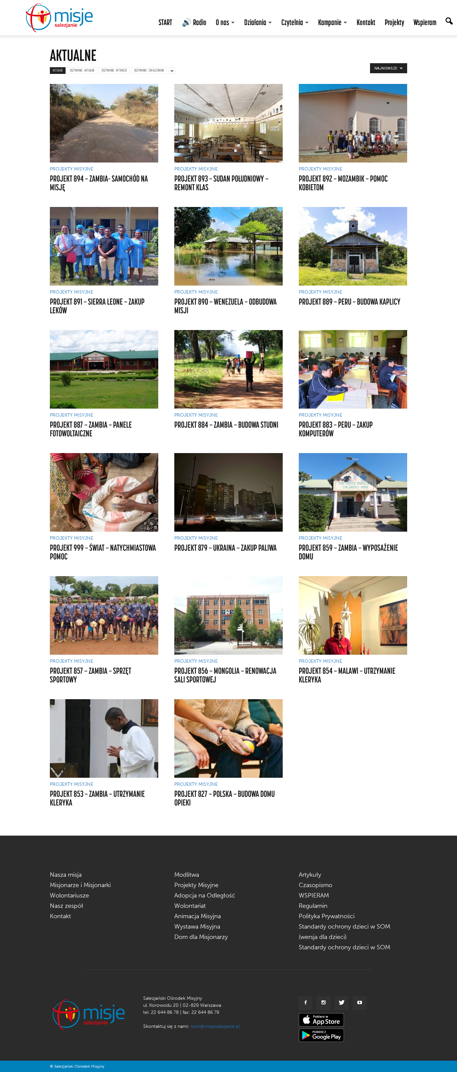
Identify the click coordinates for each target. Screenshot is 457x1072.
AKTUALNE (58, 70)
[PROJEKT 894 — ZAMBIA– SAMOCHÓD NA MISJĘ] (104, 123)
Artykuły (310, 874)
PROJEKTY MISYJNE (71, 169)
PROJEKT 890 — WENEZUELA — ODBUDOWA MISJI (225, 306)
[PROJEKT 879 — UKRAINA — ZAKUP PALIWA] (228, 492)
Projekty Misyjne (196, 885)
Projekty (394, 22)
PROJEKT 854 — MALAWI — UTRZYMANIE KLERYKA (347, 675)
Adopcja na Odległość (204, 895)
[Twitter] (341, 1003)
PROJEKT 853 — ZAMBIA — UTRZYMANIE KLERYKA (97, 798)
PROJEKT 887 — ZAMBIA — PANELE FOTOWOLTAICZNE (91, 429)
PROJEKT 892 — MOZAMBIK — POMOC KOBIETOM (343, 183)
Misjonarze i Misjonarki (80, 885)
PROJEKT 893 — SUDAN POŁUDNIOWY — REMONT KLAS (221, 183)
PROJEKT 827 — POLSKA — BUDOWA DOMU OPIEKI (224, 798)
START (165, 22)
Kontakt (366, 22)
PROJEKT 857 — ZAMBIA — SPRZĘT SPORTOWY (90, 675)
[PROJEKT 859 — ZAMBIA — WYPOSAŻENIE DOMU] (353, 492)
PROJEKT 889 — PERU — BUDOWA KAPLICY (349, 301)
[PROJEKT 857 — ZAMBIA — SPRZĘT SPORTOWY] (104, 615)
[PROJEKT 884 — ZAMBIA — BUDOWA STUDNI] (228, 369)
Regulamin (313, 905)
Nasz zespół (66, 905)
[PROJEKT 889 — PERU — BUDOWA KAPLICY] (353, 246)
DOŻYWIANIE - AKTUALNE (82, 70)
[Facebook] (305, 1003)
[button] (449, 22)
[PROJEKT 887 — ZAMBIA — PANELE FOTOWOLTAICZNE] (104, 369)
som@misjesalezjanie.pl (215, 1026)
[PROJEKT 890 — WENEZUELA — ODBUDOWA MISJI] (228, 246)
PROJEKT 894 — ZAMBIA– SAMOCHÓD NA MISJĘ (99, 183)
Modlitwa (186, 874)
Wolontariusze (69, 895)
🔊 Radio (194, 22)
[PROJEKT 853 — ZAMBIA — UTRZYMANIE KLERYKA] (104, 738)
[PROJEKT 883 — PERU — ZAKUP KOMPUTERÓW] (353, 369)
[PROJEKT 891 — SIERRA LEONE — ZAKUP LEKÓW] (104, 246)
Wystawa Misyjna (197, 926)
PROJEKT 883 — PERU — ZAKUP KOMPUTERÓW (336, 429)
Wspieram (425, 22)
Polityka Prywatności (327, 916)
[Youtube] (359, 1003)
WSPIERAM (314, 895)
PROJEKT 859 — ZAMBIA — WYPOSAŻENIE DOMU (348, 552)
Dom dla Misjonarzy (201, 937)
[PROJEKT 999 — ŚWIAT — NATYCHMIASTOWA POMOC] (104, 492)
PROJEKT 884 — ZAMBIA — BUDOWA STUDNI (226, 424)
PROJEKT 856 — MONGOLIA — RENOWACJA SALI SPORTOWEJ (225, 675)
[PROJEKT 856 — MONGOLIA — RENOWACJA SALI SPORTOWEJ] (228, 615)
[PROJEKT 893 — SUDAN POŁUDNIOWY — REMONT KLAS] (228, 123)
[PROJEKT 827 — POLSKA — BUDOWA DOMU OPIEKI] (228, 738)
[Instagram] (323, 1003)
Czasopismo (315, 885)
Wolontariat (190, 905)
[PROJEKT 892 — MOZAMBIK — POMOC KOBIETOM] (353, 123)
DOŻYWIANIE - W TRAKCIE (114, 70)
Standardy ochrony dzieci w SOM (344, 947)
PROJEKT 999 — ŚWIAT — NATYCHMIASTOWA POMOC (103, 552)
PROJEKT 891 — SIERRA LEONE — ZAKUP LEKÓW (97, 306)
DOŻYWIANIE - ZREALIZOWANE (149, 70)
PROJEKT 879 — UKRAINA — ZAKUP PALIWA (225, 547)
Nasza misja (66, 874)
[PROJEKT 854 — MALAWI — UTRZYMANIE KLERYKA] (353, 615)
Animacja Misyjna (197, 916)
